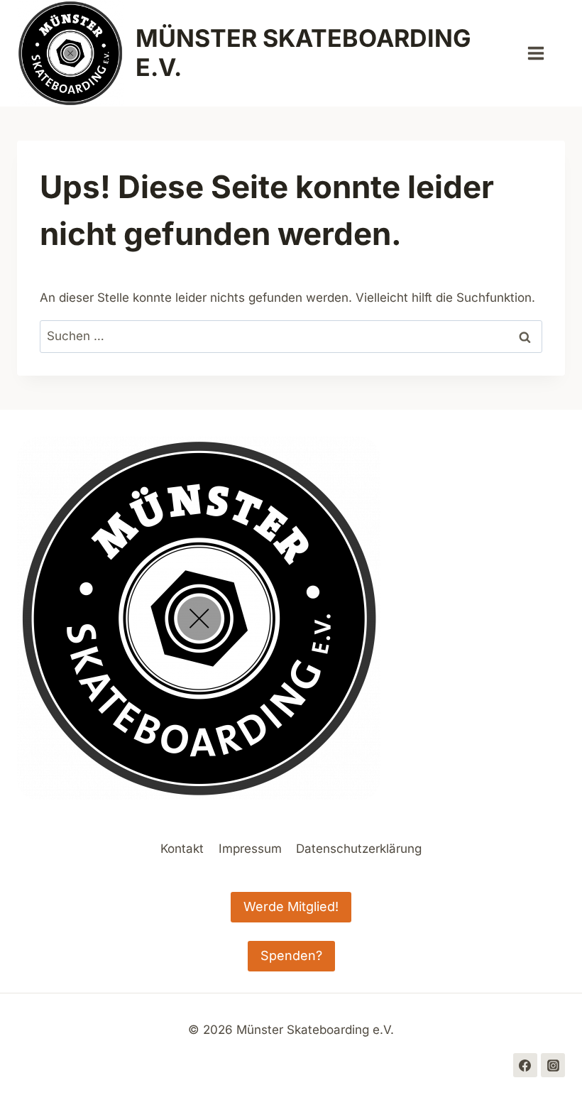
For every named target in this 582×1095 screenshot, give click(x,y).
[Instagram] (553, 1065)
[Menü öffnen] (543, 53)
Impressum (250, 848)
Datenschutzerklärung (359, 848)
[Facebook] (525, 1065)
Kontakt (182, 848)
